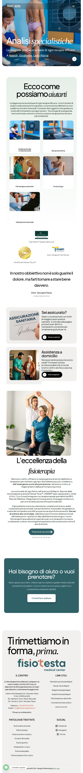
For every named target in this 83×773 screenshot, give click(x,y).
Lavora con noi (61, 707)
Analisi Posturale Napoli (61, 694)
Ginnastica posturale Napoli (61, 681)
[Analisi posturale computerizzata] (25, 137)
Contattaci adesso (41, 598)
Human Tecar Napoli (61, 686)
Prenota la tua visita (41, 531)
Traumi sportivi (22, 743)
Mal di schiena (21, 730)
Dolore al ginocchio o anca (22, 755)
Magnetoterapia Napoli (61, 690)
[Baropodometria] (58, 137)
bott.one (56, 768)
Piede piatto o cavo (22, 747)
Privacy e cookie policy (21, 712)
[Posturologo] (58, 172)
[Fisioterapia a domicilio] (25, 172)
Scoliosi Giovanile (22, 738)
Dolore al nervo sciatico (22, 734)
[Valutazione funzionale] (25, 208)
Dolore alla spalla (22, 751)
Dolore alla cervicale (22, 726)
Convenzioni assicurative (61, 702)
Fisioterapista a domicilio (61, 698)
